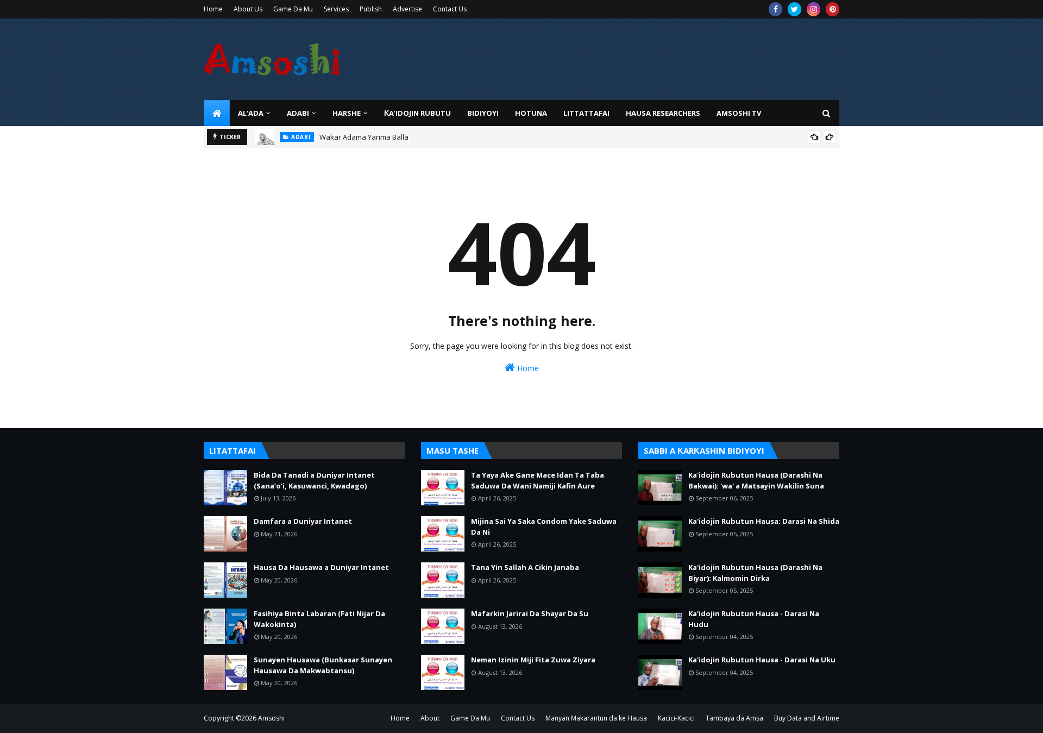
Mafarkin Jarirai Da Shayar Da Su (529, 613)
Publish (371, 9)
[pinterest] (832, 9)
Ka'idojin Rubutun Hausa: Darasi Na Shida (763, 521)
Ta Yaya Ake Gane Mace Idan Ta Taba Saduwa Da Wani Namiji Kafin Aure (537, 480)
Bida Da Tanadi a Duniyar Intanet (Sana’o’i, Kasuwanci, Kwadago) (314, 480)
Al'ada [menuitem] (250, 113)
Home (213, 9)
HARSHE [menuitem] (346, 113)
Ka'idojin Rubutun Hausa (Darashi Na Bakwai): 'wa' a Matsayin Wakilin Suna (756, 480)
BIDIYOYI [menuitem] (483, 113)
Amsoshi (271, 718)
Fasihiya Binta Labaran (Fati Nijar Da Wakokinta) (319, 619)
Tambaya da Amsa (734, 718)
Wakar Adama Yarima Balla (364, 137)
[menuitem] (217, 113)
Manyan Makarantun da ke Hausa (596, 718)
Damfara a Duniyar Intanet (303, 521)
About (429, 718)
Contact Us (450, 9)
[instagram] (813, 9)
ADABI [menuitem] (298, 113)
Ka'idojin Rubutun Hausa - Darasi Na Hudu (753, 619)
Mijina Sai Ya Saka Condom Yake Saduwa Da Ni (544, 526)
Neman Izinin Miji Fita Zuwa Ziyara (533, 660)
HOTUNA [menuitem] (531, 113)
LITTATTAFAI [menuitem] (586, 113)
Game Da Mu (293, 9)
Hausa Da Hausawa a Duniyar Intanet (321, 567)
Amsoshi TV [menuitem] (739, 113)
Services (336, 9)
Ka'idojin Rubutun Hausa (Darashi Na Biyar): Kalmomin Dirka (755, 572)
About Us (248, 9)
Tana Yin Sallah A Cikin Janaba (525, 567)
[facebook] (775, 9)
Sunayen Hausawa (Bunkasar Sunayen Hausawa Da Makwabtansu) (323, 665)
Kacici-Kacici (676, 718)
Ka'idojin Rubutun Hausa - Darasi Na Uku (761, 660)
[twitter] (794, 9)
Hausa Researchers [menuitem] (663, 113)
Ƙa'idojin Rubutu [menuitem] (417, 113)
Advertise (407, 9)
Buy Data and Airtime (806, 718)
